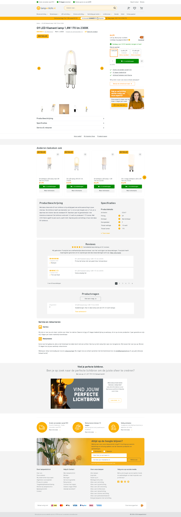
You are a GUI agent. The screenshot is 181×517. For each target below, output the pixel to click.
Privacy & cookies (42, 482)
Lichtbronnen (106, 14)
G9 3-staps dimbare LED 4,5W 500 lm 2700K (131, 180)
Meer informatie (115, 253)
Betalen (66, 475)
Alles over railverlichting (98, 491)
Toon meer (106, 233)
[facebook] (118, 482)
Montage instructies (96, 480)
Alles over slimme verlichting (99, 493)
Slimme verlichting (78, 14)
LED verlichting (65, 14)
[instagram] (122, 482)
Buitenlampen (54, 14)
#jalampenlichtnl (42, 489)
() (49, 32)
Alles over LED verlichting (98, 487)
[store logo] (46, 8)
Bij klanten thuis (89, 136)
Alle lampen (94, 473)
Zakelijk (116, 14)
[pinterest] (125, 482)
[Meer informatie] (106, 18)
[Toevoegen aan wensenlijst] (142, 61)
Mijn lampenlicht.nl (69, 473)
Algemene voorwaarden (44, 480)
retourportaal (69, 351)
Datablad (141, 40)
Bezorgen (66, 477)
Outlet (122, 14)
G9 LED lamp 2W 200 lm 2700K (75, 180)
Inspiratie (93, 475)
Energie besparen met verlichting (100, 498)
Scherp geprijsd (131, 14)
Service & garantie (69, 480)
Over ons (39, 473)
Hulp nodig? (78, 136)
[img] (70, 68)
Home (38, 23)
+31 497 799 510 (137, 351)
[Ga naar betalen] (102, 68)
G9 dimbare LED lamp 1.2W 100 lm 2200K (103, 180)
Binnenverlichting (41, 14)
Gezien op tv (94, 477)
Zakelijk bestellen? (69, 489)
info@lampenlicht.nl (122, 351)
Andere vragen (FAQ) (70, 487)
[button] (90, 18)
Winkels (142, 2)
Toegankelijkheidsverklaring (45, 484)
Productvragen (102, 136)
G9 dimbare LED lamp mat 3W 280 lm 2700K (49, 180)
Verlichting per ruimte (93, 14)
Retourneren (67, 482)
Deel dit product (92, 32)
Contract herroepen (70, 484)
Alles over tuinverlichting (98, 484)
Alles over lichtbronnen (97, 489)
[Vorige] (39, 68)
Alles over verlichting (97, 482)
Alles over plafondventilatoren (99, 496)
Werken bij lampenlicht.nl (45, 487)
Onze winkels (41, 475)
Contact (39, 491)
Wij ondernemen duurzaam (45, 477)
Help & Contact (134, 2)
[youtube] (128, 482)
